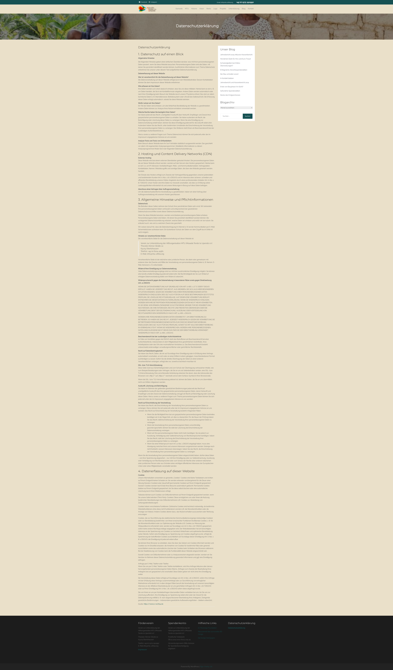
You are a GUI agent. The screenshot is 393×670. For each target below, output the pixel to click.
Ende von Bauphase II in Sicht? (231, 87)
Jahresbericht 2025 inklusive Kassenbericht (236, 55)
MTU (187, 9)
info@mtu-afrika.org (227, 2)
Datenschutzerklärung (236, 628)
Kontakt (251, 9)
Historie (194, 9)
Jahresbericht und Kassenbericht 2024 (234, 82)
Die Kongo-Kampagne (206, 638)
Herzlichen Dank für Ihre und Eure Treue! (235, 59)
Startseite (179, 9)
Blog (243, 9)
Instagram (154, 2)
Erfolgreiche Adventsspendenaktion (233, 70)
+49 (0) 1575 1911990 (245, 2)
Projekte (223, 9)
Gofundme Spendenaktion (230, 91)
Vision (201, 9)
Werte (208, 9)
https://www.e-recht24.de (153, 604)
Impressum (142, 650)
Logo (215, 9)
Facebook (144, 2)
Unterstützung (234, 9)
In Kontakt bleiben (227, 78)
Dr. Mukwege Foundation (207, 628)
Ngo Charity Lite (206, 667)
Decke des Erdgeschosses (230, 95)
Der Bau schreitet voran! (229, 74)
